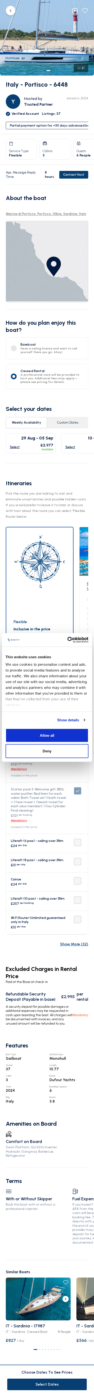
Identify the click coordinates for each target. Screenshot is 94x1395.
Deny (47, 751)
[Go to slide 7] (54, 1349)
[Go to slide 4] (45, 1349)
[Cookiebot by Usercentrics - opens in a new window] (67, 640)
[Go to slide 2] (39, 1349)
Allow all (47, 735)
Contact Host (73, 175)
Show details (68, 720)
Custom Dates (67, 422)
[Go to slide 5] (48, 1349)
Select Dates (47, 1384)
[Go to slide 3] (42, 1349)
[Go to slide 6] (51, 1349)
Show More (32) (74, 944)
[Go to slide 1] (35, 1349)
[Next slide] (65, 1299)
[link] (47, 262)
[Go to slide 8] (57, 1349)
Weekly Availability (26, 422)
